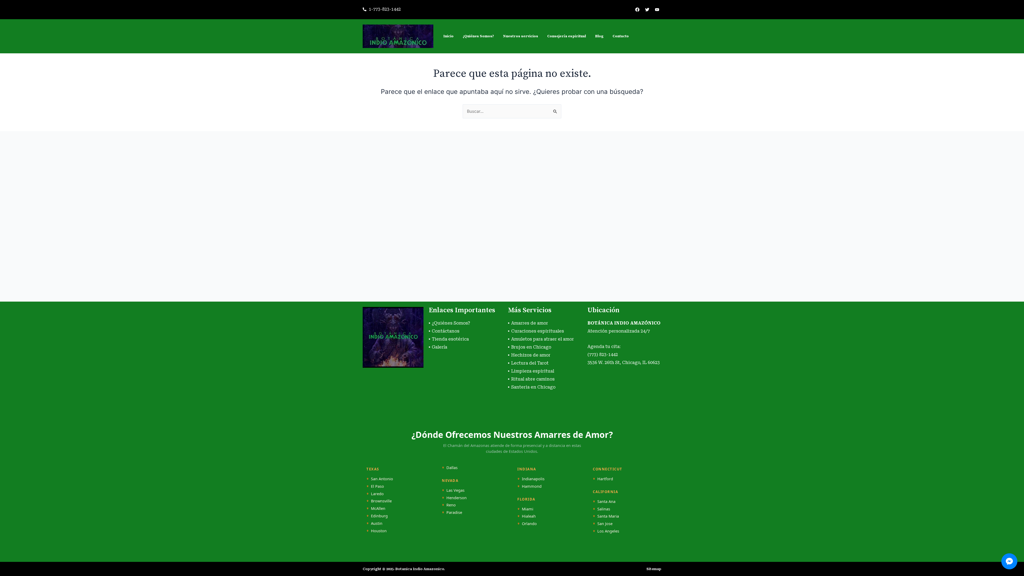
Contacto (621, 36)
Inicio (448, 36)
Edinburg (379, 515)
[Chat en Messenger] (1009, 561)
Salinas (603, 508)
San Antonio (382, 478)
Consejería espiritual (566, 36)
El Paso (377, 486)
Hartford (605, 478)
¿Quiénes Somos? (478, 36)
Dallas (452, 467)
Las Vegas (455, 490)
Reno (451, 504)
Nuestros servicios (520, 36)
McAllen (378, 508)
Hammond (532, 486)
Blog (599, 36)
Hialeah (529, 516)
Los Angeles (608, 531)
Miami (527, 508)
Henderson (456, 497)
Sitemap (653, 569)
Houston (379, 530)
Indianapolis (533, 478)
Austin (376, 523)
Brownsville (381, 500)
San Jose (605, 523)
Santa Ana (606, 501)
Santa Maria (608, 516)
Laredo (377, 493)
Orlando (529, 523)
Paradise (454, 512)
